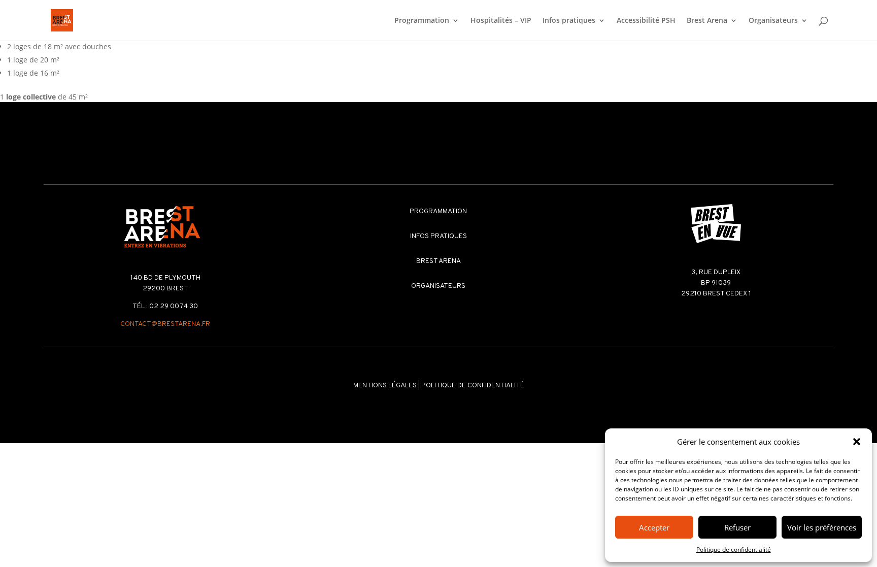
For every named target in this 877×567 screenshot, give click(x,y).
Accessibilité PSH (646, 21)
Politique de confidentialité (733, 549)
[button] (857, 442)
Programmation (421, 21)
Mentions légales (385, 385)
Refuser (737, 527)
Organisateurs (773, 21)
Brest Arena (707, 21)
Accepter (654, 527)
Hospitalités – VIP (500, 21)
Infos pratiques (569, 21)
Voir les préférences (821, 527)
